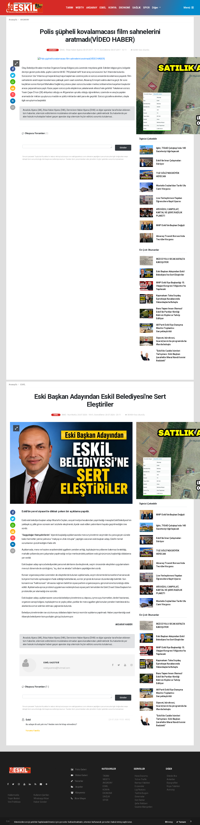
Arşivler (79, 787)
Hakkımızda (13, 795)
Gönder (123, 147)
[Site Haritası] (42, 784)
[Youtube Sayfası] (25, 784)
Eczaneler (139, 786)
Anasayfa (13, 19)
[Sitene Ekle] (48, 784)
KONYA (112, 7)
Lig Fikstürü (140, 789)
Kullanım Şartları (41, 795)
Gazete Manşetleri (143, 807)
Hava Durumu (141, 776)
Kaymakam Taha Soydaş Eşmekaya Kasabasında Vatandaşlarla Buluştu (168, 298)
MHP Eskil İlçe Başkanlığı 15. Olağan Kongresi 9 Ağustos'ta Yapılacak (171, 285)
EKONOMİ (124, 7)
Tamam (182, 822)
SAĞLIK (136, 7)
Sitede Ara (172, 776)
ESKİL (103, 7)
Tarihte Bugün (141, 793)
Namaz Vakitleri (142, 783)
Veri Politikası (14, 802)
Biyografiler (172, 783)
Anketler (171, 779)
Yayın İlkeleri (14, 798)
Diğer (155, 7)
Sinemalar (140, 796)
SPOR (146, 7)
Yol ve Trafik (141, 779)
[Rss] (37, 784)
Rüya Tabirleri (173, 786)
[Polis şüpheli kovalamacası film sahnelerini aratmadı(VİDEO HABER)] (71, 58)
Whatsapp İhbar (41, 798)
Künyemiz (80, 792)
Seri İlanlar (140, 800)
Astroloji (171, 789)
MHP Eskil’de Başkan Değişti (170, 225)
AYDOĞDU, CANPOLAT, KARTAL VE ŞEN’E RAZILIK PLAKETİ (169, 212)
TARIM (69, 7)
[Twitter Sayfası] (14, 784)
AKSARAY (91, 7)
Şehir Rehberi (141, 803)
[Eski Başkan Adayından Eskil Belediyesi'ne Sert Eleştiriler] (71, 462)
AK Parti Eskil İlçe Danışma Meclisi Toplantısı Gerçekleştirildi (169, 328)
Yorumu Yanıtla (32, 730)
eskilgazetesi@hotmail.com (56, 668)
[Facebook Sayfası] (9, 784)
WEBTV (80, 7)
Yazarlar (78, 781)
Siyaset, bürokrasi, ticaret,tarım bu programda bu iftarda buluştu (171, 341)
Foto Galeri (81, 769)
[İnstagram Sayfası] (20, 784)
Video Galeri (81, 775)
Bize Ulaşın (80, 798)
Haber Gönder (40, 802)
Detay (170, 822)
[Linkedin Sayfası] (31, 784)
